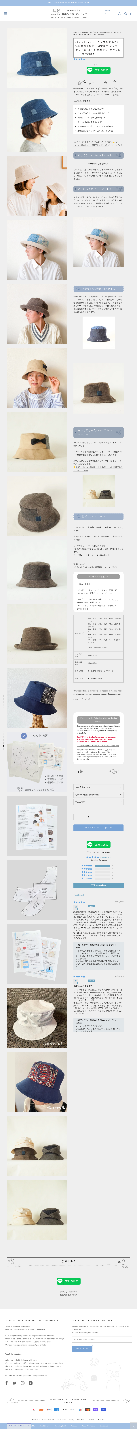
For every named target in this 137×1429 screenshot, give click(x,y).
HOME (32, 1426)
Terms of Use (101, 1420)
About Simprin (44, 1426)
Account (74, 1426)
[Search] (125, 13)
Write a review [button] (98, 885)
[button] (79, 59)
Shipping (71, 1420)
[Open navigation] (5, 13)
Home (75, 32)
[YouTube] (31, 1383)
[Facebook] (82, 699)
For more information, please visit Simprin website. (26, 1375)
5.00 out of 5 (105, 857)
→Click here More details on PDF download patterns (98, 746)
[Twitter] (86, 699)
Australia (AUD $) (17, 1425)
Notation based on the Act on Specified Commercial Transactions (49, 1420)
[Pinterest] (89, 699)
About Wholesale (88, 1426)
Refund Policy (91, 1420)
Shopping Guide (60, 1426)
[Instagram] (22, 1383)
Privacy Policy (81, 1420)
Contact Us (104, 1426)
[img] (79, 902)
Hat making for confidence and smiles (68, 3)
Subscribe (82, 1349)
